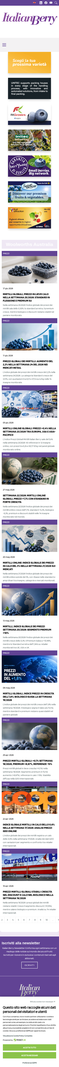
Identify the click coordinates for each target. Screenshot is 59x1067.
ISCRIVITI (29, 965)
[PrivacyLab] (19, 1040)
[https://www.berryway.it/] (29, 168)
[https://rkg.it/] (29, 117)
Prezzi (6, 253)
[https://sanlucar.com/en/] (29, 194)
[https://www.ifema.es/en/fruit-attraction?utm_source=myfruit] (29, 220)
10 (47, 919)
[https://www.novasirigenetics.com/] (29, 65)
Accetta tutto (29, 1047)
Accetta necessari (29, 1055)
